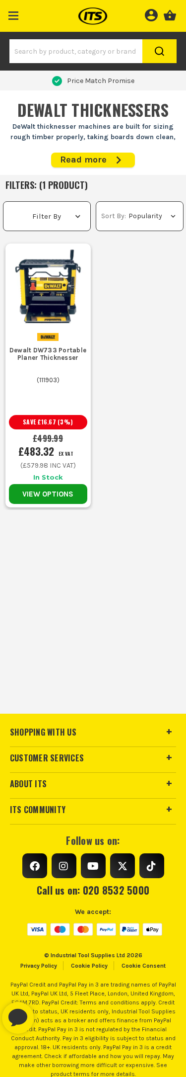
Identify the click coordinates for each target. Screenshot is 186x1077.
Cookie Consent (144, 965)
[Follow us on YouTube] (93, 865)
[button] (13, 13)
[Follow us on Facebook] (34, 865)
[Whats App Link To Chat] (50, 1013)
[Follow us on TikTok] (151, 865)
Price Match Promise (100, 81)
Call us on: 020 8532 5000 (93, 890)
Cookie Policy (89, 965)
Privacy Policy (38, 965)
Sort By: (113, 216)
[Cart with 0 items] (170, 13)
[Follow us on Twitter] (122, 865)
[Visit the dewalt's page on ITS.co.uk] (48, 336)
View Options (47, 494)
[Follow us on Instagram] (64, 865)
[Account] (151, 13)
